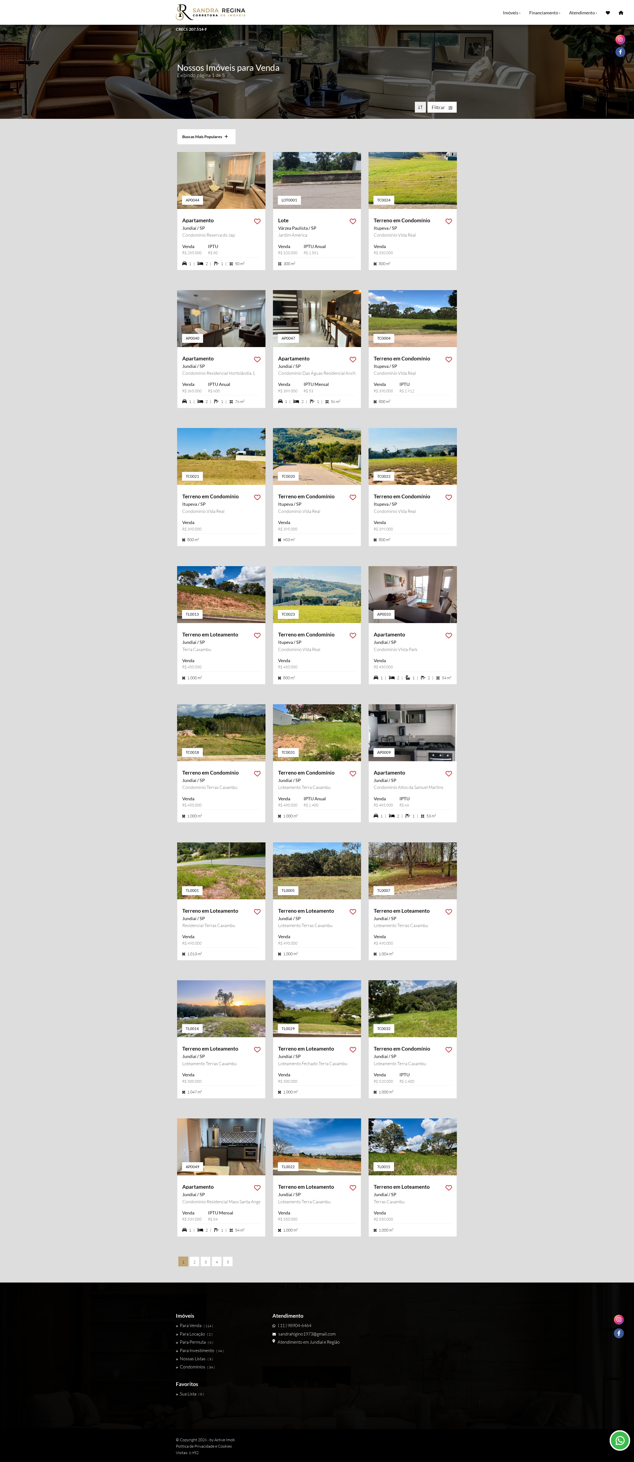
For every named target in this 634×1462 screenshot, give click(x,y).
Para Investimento (202, 1350)
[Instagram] (619, 1320)
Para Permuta (196, 1342)
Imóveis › (512, 12)
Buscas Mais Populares (203, 136)
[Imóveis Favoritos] (608, 12)
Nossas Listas (196, 1358)
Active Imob (224, 1439)
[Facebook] (619, 1333)
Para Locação (196, 1333)
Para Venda (196, 1325)
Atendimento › (583, 12)
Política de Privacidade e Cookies (204, 1446)
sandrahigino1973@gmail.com (307, 1333)
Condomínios (197, 1366)
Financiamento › (544, 12)
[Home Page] (621, 12)
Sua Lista (192, 1393)
